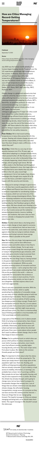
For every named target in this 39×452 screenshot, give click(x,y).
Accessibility (29, 439)
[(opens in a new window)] (35, 3)
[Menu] (3, 3)
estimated (13, 112)
